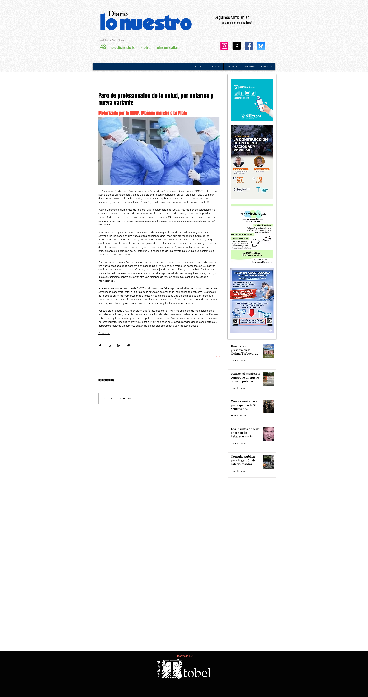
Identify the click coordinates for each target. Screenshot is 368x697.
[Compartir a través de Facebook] (100, 345)
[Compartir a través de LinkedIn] (119, 345)
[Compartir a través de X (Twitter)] (109, 345)
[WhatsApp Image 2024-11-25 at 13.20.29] (261, 46)
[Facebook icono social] (249, 46)
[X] (236, 46)
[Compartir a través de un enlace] (128, 345)
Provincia (104, 333)
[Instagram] (224, 46)
